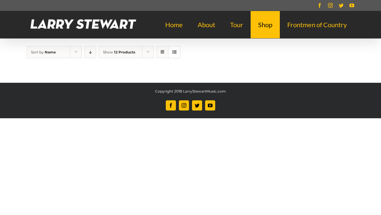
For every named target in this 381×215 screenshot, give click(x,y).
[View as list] (174, 52)
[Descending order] (90, 52)
